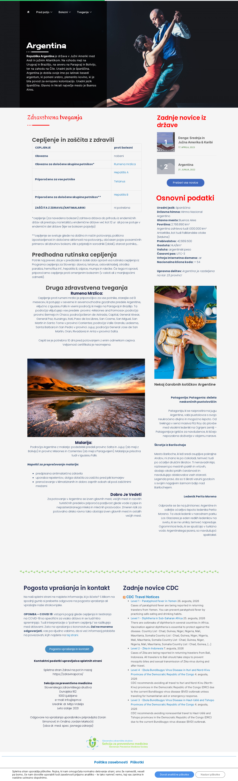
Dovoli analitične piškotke (174, 774)
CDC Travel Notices (142, 597)
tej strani (72, 635)
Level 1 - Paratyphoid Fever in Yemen (154, 601)
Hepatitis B (121, 195)
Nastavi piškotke (210, 774)
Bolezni (63, 12)
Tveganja (83, 12)
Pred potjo (42, 12)
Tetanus (119, 181)
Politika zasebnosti (112, 762)
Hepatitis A (121, 172)
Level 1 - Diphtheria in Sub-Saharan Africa (157, 618)
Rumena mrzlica (125, 164)
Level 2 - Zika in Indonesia (147, 648)
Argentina (185, 165)
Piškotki (137, 762)
